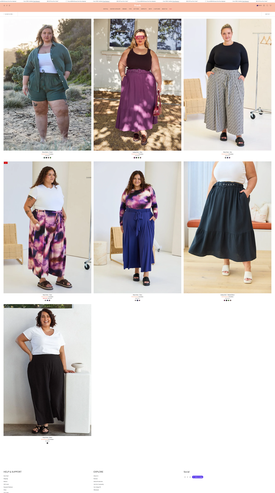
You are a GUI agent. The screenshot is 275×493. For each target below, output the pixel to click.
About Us (96, 476)
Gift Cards (6, 484)
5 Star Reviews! (36, 1)
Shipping (6, 478)
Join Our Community (99, 484)
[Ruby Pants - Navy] (137, 227)
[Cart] (270, 5)
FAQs (5, 489)
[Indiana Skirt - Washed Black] (227, 227)
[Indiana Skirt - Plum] (137, 85)
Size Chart (6, 476)
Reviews (96, 478)
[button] (115, 9)
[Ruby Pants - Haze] (47, 227)
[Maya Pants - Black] (47, 370)
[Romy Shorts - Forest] (47, 85)
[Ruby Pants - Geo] (227, 85)
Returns (5, 481)
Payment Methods (8, 487)
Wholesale (96, 489)
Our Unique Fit (97, 487)
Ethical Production (98, 481)
